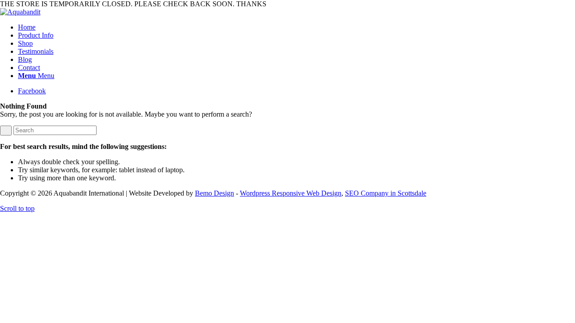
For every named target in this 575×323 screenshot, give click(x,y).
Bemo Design (214, 193)
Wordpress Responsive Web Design (290, 193)
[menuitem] (296, 27)
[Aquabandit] (20, 12)
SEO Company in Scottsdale (385, 193)
